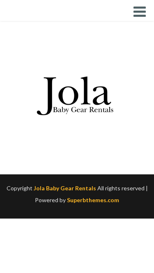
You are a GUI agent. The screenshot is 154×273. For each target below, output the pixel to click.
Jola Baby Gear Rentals (65, 188)
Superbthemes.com (93, 199)
